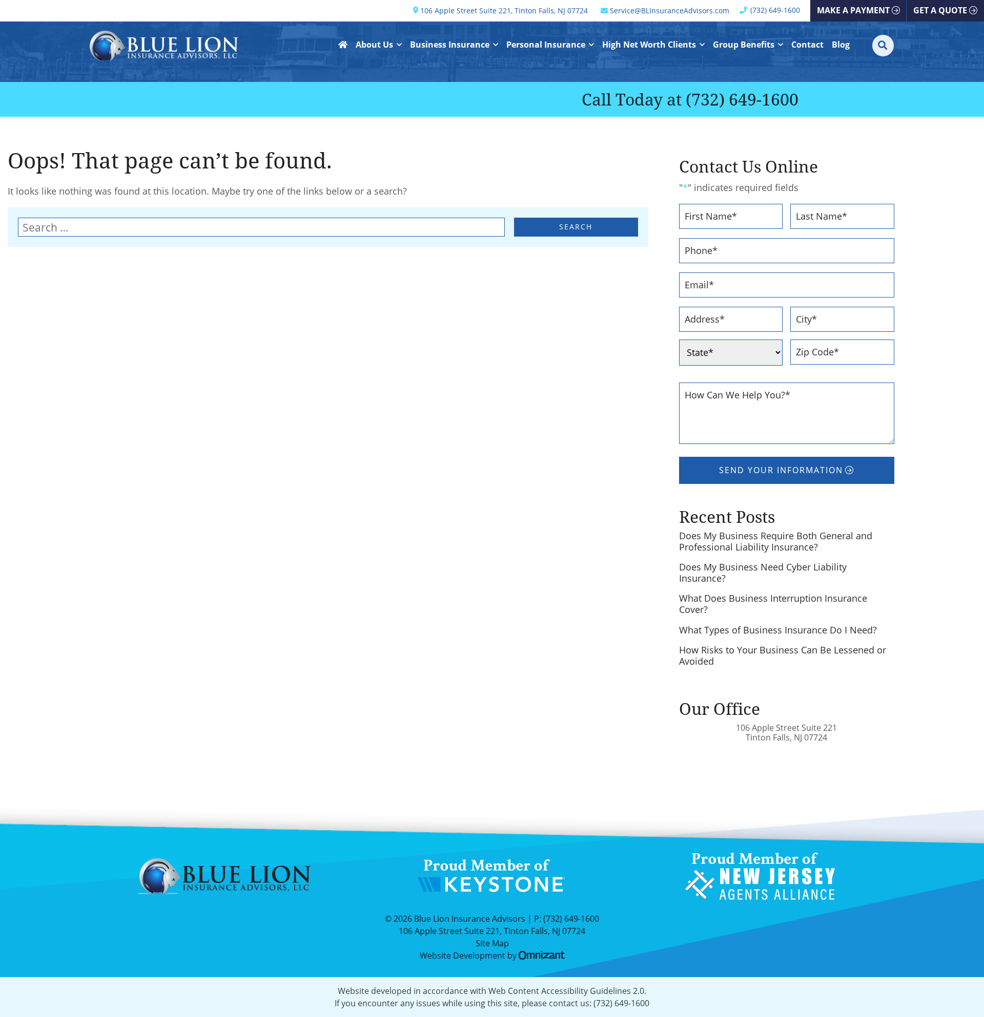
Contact (807, 44)
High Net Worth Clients (649, 44)
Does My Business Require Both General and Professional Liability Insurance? (775, 542)
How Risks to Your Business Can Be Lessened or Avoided (782, 656)
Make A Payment (853, 10)
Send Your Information (781, 470)
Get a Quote (940, 10)
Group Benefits (743, 44)
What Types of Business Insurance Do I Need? (778, 630)
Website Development (462, 955)
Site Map (492, 943)
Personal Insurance (545, 44)
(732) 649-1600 (742, 99)
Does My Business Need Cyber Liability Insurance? (763, 573)
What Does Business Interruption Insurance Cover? (773, 604)
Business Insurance (449, 44)
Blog (841, 44)
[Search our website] (266, 227)
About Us (374, 44)
